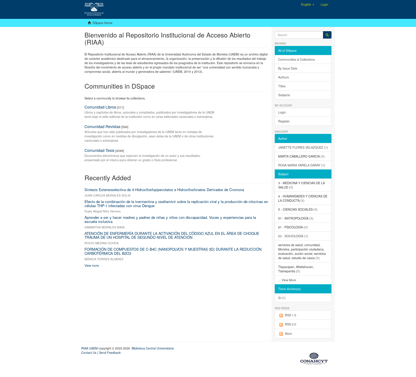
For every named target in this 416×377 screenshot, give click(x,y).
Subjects (284, 95)
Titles (282, 86)
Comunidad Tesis (99, 150)
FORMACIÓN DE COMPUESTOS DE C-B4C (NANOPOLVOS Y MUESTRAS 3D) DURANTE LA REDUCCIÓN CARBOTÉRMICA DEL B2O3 (173, 251)
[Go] (327, 35)
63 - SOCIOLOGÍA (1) (293, 236)
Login (282, 112)
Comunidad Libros (100, 107)
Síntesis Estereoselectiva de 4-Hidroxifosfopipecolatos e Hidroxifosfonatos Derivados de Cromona (164, 189)
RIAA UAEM (90, 348)
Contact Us (88, 352)
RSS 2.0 (290, 324)
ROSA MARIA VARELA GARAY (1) (301, 165)
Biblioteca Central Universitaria (153, 348)
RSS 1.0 (290, 315)
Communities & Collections (296, 59)
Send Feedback (110, 352)
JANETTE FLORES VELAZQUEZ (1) (303, 147)
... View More (287, 280)
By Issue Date (287, 68)
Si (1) (282, 298)
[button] (307, 4)
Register (284, 121)
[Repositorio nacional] (315, 358)
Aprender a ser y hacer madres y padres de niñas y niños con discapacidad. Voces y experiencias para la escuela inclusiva (170, 219)
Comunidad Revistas (102, 126)
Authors (283, 77)
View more (91, 265)
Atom (288, 333)
